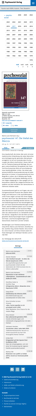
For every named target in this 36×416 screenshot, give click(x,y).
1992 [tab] (13, 47)
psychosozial (8, 16)
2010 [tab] (25, 30)
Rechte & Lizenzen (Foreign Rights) (15, 404)
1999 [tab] (31, 39)
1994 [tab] (31, 43)
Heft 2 (22, 66)
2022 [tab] (13, 22)
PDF (12, 148)
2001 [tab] (19, 39)
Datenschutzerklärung (11, 380)
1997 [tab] (13, 43)
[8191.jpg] (15, 91)
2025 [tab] (25, 15)
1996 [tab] (19, 43)
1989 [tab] (31, 47)
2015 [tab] (25, 26)
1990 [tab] (25, 47)
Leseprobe (8, 123)
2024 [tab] (31, 15)
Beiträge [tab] (18, 246)
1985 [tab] (25, 51)
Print (5, 148)
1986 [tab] (19, 51)
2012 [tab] (13, 30)
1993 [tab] (8, 47)
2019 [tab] (31, 22)
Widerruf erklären (10, 388)
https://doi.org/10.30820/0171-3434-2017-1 (12, 120)
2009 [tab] (31, 30)
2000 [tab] (25, 39)
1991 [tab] (19, 47)
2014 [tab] (31, 26)
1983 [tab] (8, 56)
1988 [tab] (8, 51)
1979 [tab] (31, 56)
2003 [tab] (8, 39)
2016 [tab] (19, 26)
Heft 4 (31, 66)
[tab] (9, 16)
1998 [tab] (8, 43)
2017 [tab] (13, 26)
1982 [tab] (13, 56)
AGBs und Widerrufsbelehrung (14, 385)
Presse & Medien (9, 401)
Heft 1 (17, 66)
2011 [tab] (19, 30)
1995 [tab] (25, 43)
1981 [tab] (19, 56)
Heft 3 (26, 66)
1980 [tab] (25, 56)
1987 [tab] (13, 51)
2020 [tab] (25, 22)
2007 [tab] (13, 35)
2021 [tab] (19, 22)
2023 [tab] (8, 22)
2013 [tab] (8, 30)
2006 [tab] (19, 35)
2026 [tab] (19, 15)
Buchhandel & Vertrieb (11, 398)
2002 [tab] (13, 39)
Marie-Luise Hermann (9, 136)
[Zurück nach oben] (33, 413)
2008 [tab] (8, 35)
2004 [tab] (31, 35)
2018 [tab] (8, 26)
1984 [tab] (31, 51)
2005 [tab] (25, 35)
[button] (5, 125)
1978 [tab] (31, 60)
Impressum (7, 382)
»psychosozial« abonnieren (14, 130)
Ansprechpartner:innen (11, 395)
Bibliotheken (8, 406)
